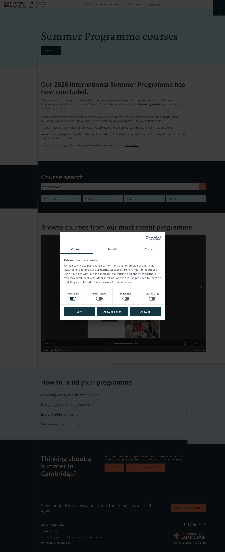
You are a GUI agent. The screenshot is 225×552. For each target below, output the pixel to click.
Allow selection (112, 311)
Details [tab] (112, 249)
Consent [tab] (76, 249)
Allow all (145, 311)
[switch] (99, 299)
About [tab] (148, 249)
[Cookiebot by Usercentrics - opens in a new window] (151, 238)
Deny (79, 311)
